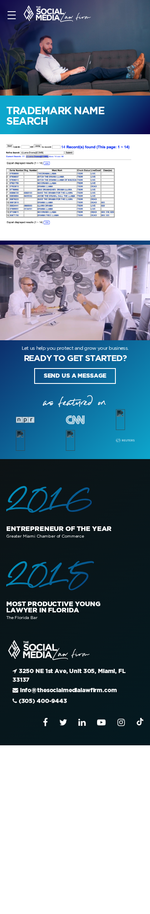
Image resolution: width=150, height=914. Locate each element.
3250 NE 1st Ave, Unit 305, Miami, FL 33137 (61, 666)
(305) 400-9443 (33, 683)
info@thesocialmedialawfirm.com (53, 674)
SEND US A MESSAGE (74, 374)
